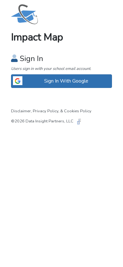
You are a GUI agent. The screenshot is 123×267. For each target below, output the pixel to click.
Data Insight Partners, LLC (50, 121)
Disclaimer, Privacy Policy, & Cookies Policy (51, 111)
